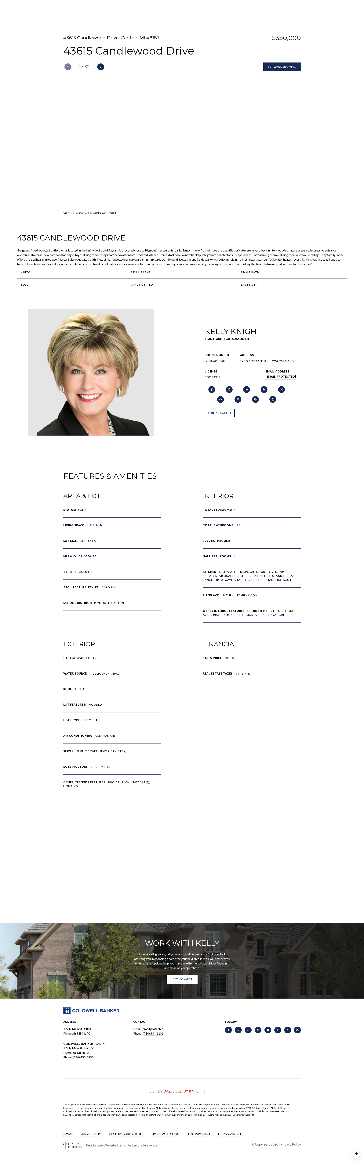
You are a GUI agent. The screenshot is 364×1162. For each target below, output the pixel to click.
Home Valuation (165, 1134)
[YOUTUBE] (220, 399)
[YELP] (264, 389)
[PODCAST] (238, 399)
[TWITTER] (281, 389)
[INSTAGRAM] (229, 389)
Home (68, 1134)
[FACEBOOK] (211, 389)
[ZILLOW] (272, 399)
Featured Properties (126, 1134)
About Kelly (91, 1134)
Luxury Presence (144, 1145)
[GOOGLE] (255, 399)
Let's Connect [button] (182, 979)
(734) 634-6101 (215, 360)
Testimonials (198, 1134)
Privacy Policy (290, 1144)
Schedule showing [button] (282, 66)
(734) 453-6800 (83, 1057)
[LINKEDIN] (246, 389)
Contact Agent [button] (219, 413)
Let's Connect (230, 1134)
